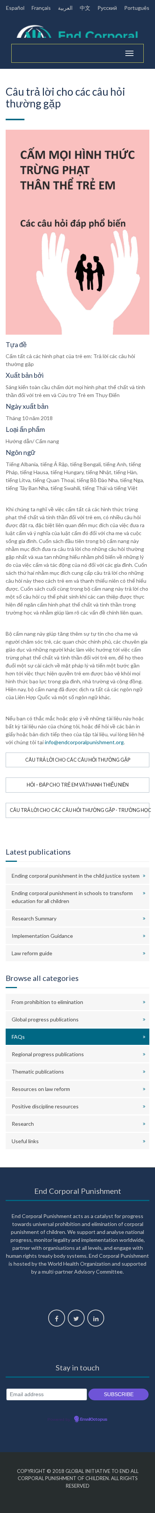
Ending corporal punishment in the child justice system (76, 875)
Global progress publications (45, 1019)
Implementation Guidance (42, 936)
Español (15, 8)
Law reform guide (32, 953)
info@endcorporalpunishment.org (84, 742)
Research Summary (34, 918)
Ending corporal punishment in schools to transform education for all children (72, 897)
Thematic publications (38, 1071)
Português (136, 8)
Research (23, 1123)
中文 (85, 8)
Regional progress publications (48, 1054)
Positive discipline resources (45, 1106)
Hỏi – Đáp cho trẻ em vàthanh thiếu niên (78, 785)
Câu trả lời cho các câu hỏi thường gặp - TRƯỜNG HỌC (79, 810)
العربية (65, 8)
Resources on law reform (41, 1089)
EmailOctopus (93, 1419)
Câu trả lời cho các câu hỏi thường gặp (77, 760)
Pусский (107, 8)
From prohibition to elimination (47, 1002)
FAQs (18, 1036)
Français (41, 8)
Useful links (25, 1141)
